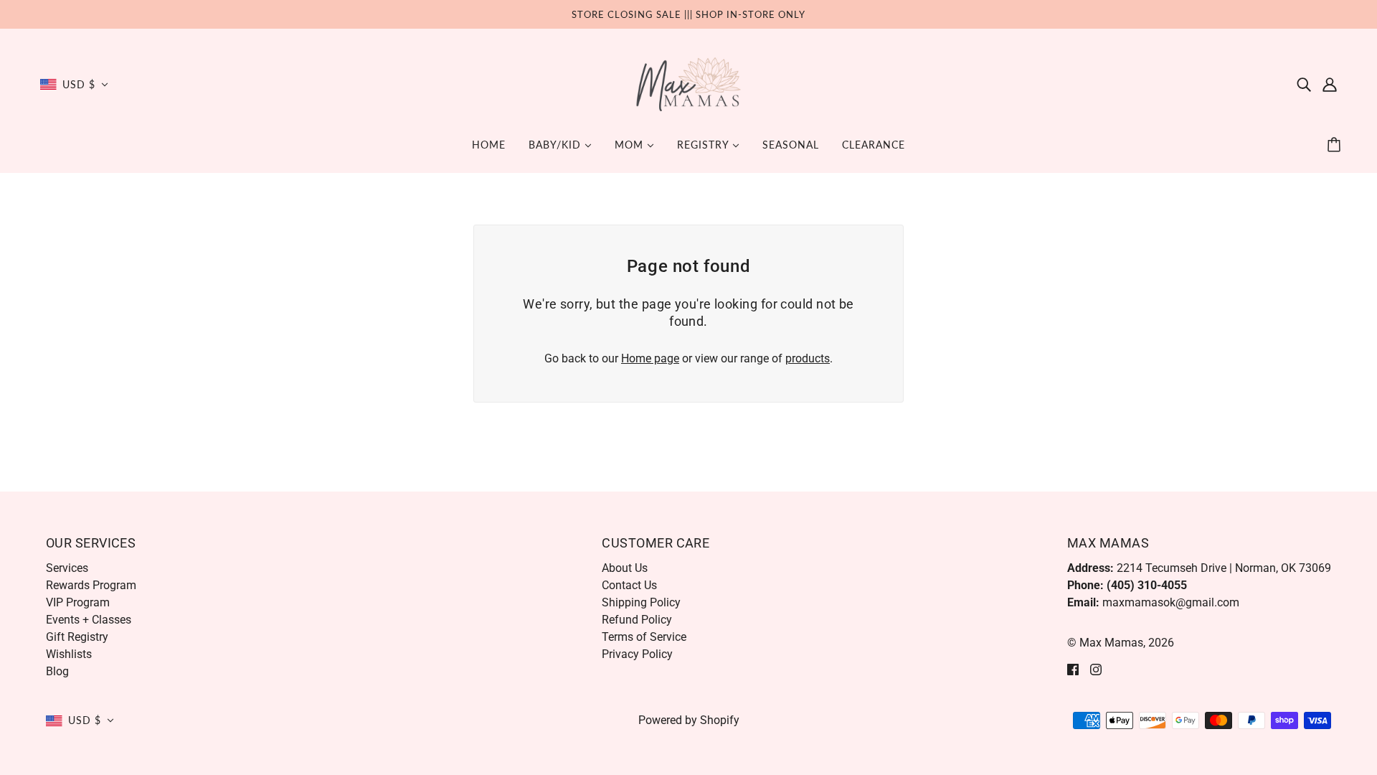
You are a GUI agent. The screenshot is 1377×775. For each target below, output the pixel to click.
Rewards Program (91, 585)
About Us (625, 568)
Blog (57, 671)
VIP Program (78, 602)
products (807, 358)
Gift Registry (77, 637)
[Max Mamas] (689, 83)
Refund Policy (637, 619)
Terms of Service (644, 637)
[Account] (1330, 84)
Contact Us (629, 585)
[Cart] (1336, 145)
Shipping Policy (641, 602)
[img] (1304, 84)
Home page (650, 358)
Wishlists (69, 654)
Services (67, 568)
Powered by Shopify (688, 720)
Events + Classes (88, 619)
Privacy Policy (637, 654)
